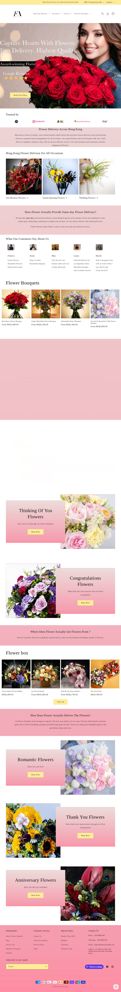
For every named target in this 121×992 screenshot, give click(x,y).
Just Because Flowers (16, 198)
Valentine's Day (66, 949)
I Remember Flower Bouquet (71, 321)
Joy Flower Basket (37, 691)
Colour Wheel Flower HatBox (12, 691)
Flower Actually (63, 986)
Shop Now (85, 462)
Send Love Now (20, 95)
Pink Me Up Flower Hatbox (70, 691)
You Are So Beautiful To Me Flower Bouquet (103, 322)
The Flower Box (96, 691)
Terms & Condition (40, 940)
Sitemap (9, 953)
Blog (7, 940)
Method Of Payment (13, 949)
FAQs (35, 949)
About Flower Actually (14, 936)
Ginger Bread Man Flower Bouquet (43, 321)
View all (60, 336)
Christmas (64, 945)
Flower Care (10, 945)
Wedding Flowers (87, 198)
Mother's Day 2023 (68, 936)
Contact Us (37, 936)
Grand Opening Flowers (54, 198)
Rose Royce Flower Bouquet (12, 321)
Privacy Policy (38, 945)
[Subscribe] (45, 966)
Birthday (64, 940)
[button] (41, 13)
